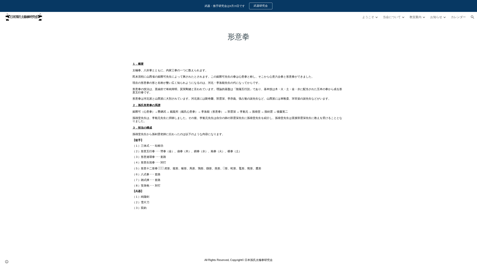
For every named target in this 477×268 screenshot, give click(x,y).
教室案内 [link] (415, 17)
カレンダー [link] (458, 17)
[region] (238, 6)
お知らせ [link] (436, 17)
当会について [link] (392, 17)
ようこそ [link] (368, 17)
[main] (238, 35)
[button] (472, 17)
